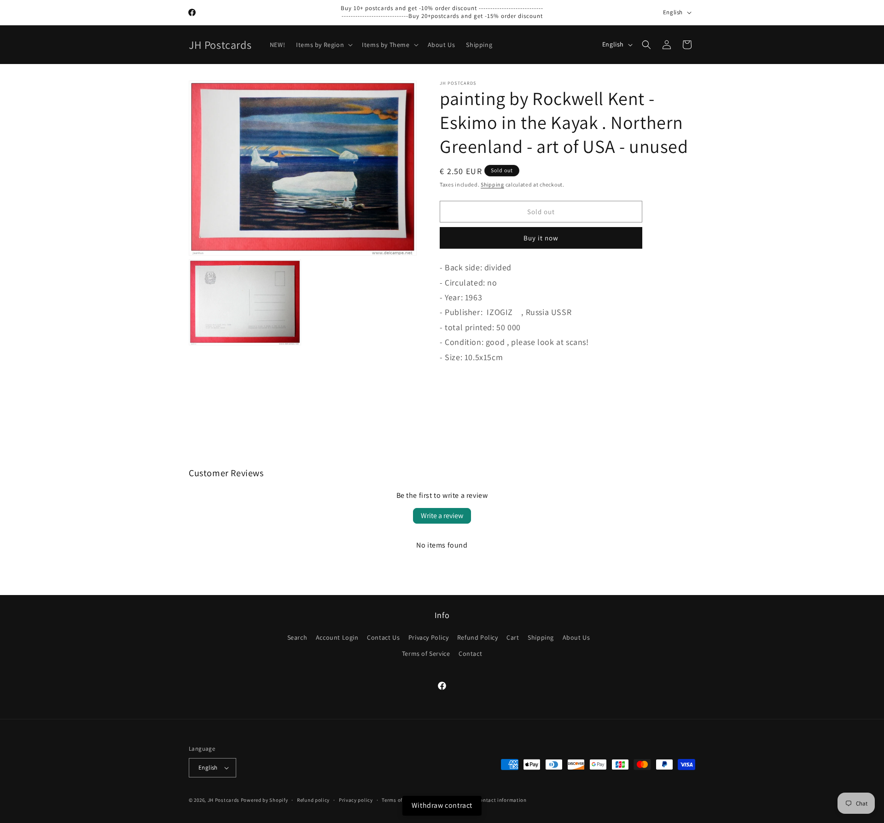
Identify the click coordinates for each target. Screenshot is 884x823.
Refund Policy (477, 637)
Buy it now (540, 237)
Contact (470, 653)
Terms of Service (426, 653)
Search (297, 637)
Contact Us (383, 637)
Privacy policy (356, 800)
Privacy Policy (428, 637)
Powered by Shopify (264, 800)
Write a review (442, 515)
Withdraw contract (442, 805)
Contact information (501, 800)
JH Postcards (223, 800)
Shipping (492, 184)
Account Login (337, 637)
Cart (512, 637)
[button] (323, 44)
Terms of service (401, 800)
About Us (576, 637)
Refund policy (313, 800)
